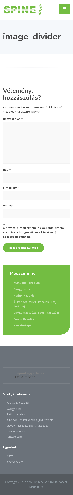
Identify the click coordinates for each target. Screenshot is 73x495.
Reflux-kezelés (24, 295)
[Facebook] (6, 361)
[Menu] (64, 9)
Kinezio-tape (23, 325)
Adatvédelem (15, 462)
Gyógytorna (22, 289)
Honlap (8, 205)
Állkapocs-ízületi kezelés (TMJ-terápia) (35, 304)
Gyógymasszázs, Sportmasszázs (37, 312)
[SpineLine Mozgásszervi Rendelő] (23, 9)
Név (7, 170)
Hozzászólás (13, 119)
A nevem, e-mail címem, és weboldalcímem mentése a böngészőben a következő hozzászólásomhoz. (33, 232)
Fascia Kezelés (24, 319)
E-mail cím (11, 188)
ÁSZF (10, 456)
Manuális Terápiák (27, 283)
